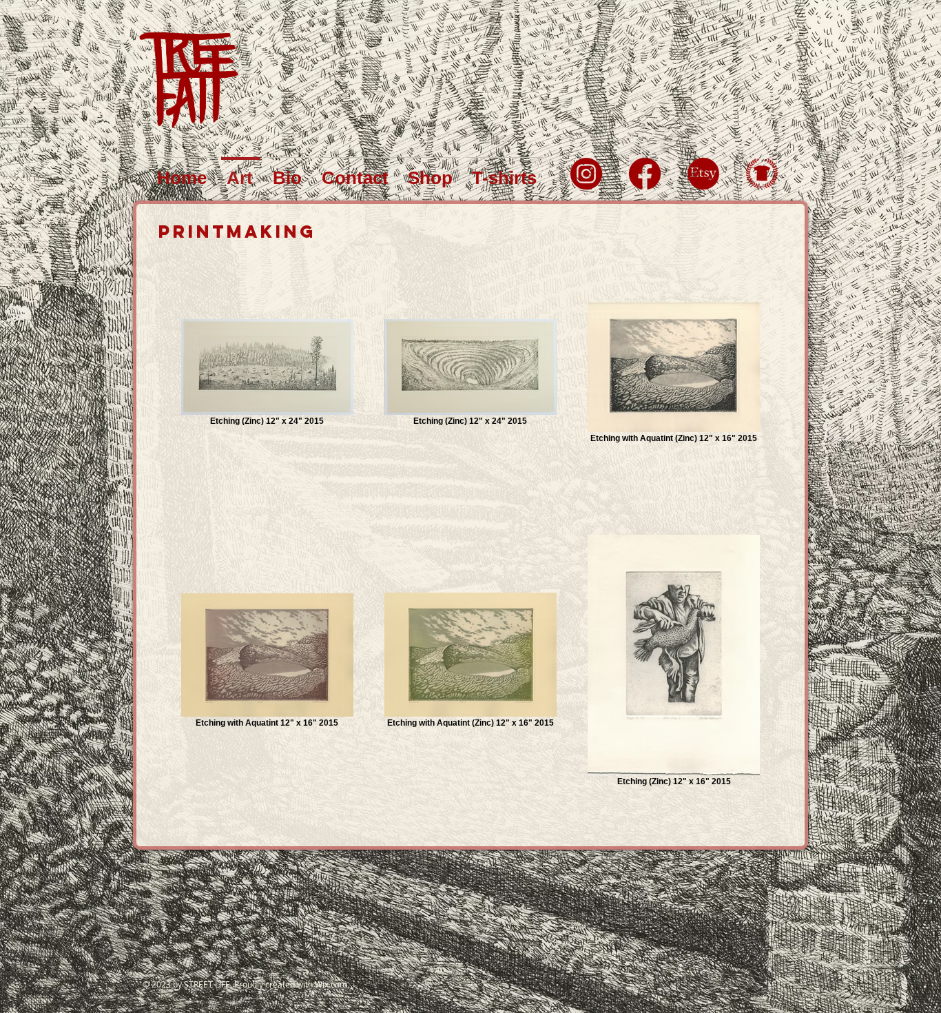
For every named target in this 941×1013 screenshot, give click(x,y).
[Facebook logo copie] (644, 173)
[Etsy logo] (703, 173)
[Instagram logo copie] (586, 173)
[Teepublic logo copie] (761, 173)
